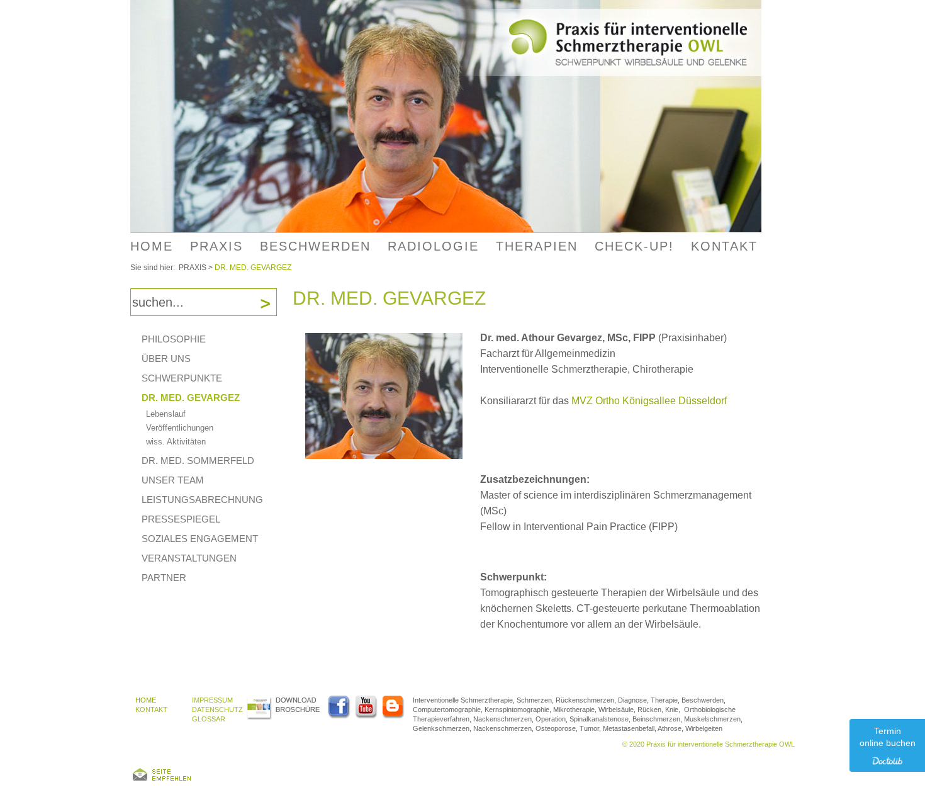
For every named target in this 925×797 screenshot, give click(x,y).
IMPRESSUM (212, 700)
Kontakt (724, 246)
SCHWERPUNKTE (182, 378)
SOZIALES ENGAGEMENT (200, 538)
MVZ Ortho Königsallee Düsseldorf (649, 400)
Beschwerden (315, 246)
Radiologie (433, 246)
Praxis (216, 246)
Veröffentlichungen (179, 427)
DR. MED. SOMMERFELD (198, 460)
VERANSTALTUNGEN (189, 558)
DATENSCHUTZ (217, 709)
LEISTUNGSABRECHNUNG (202, 499)
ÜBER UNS (166, 358)
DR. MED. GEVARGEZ (253, 267)
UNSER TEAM (173, 480)
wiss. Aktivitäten (176, 441)
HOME (151, 246)
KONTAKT (151, 709)
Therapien (537, 246)
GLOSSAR (208, 719)
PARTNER (164, 577)
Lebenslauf (166, 414)
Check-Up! (634, 246)
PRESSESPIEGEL (181, 519)
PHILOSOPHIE (174, 339)
